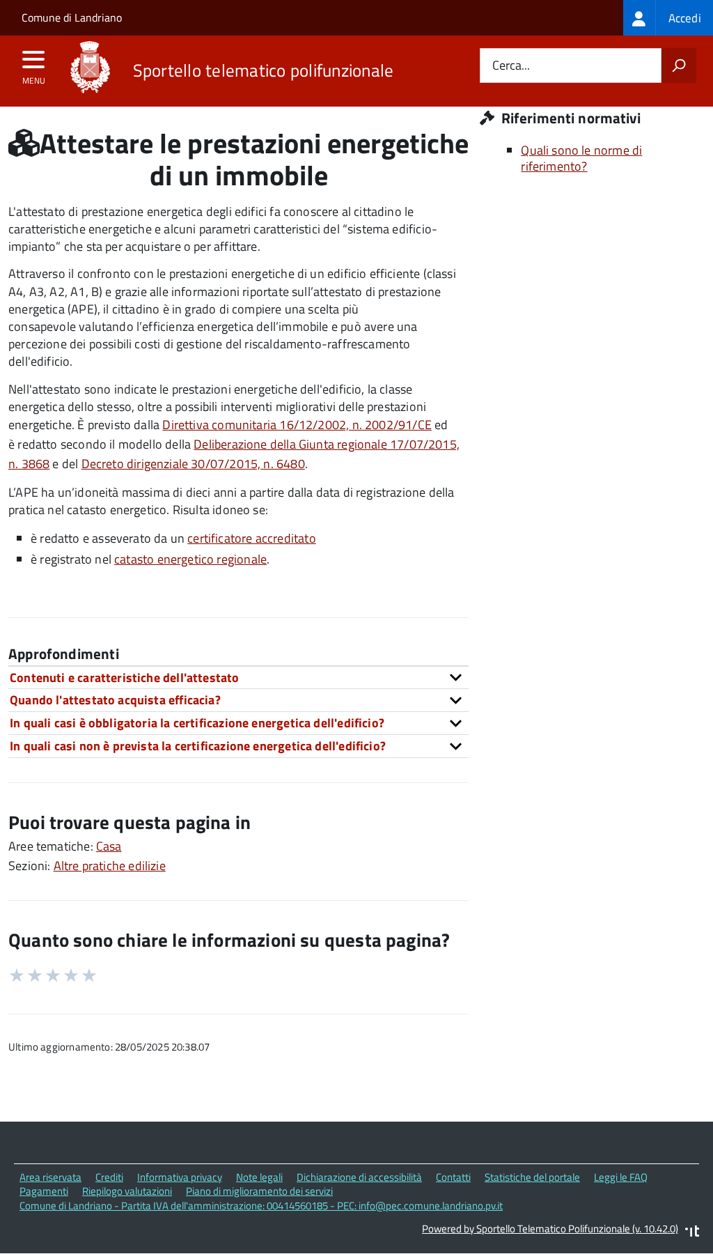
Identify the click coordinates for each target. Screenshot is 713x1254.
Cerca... (511, 66)
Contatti (453, 1177)
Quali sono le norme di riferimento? (581, 158)
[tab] (238, 677)
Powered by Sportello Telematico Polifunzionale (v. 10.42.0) (550, 1229)
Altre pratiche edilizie (110, 865)
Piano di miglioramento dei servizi (259, 1191)
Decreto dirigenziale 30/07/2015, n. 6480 (193, 463)
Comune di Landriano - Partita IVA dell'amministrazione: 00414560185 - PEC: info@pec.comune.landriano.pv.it (261, 1206)
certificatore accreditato (251, 538)
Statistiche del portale (532, 1177)
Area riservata (50, 1177)
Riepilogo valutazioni (127, 1191)
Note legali (259, 1177)
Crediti (109, 1177)
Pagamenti (43, 1191)
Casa (109, 846)
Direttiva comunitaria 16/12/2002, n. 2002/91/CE (296, 424)
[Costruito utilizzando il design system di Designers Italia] (692, 1232)
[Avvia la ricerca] (678, 65)
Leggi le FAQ (621, 1177)
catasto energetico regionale (190, 559)
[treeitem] (668, 18)
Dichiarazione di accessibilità (359, 1177)
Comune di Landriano (72, 17)
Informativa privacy (179, 1177)
